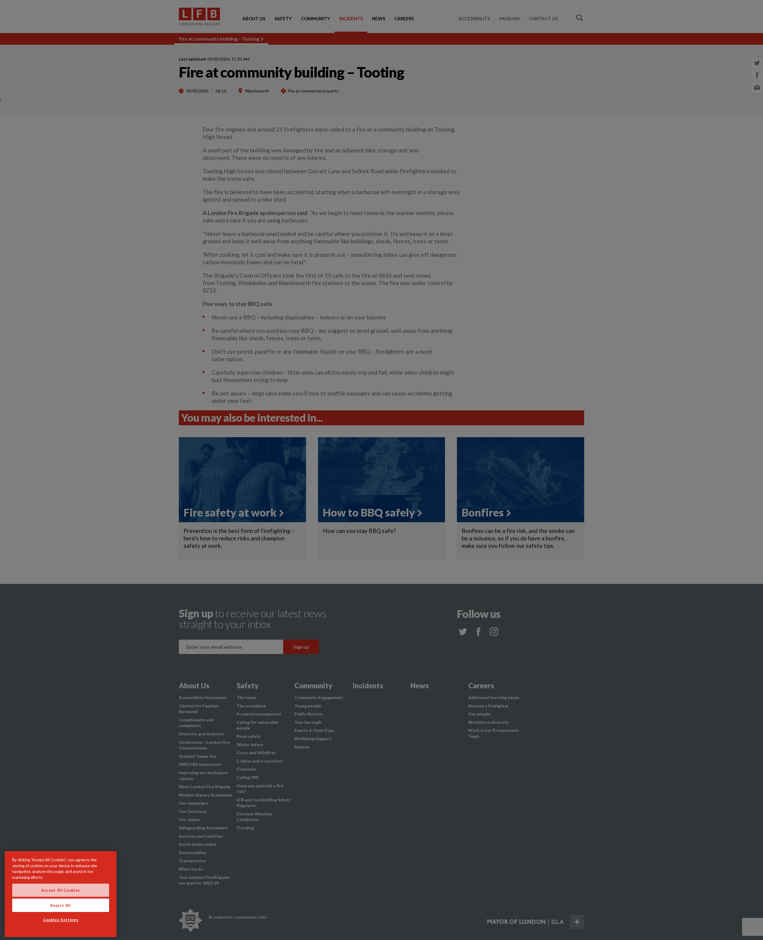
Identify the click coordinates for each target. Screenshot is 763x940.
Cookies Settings (61, 920)
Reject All (60, 905)
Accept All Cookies (60, 890)
